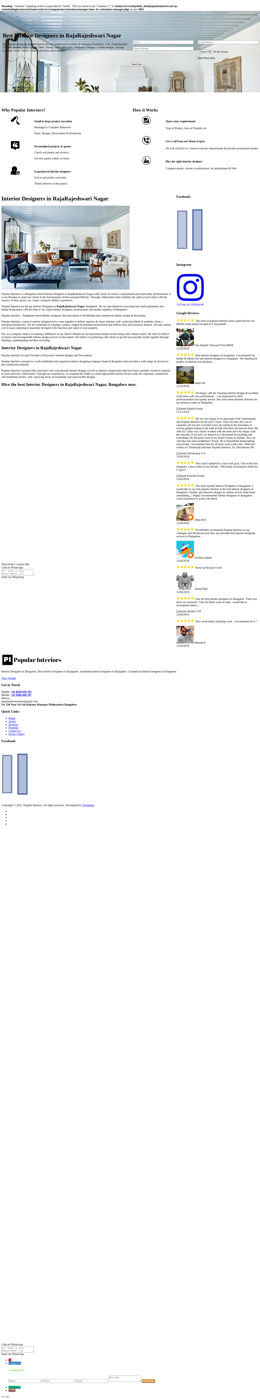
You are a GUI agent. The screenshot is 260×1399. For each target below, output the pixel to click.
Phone (12, 1390)
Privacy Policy (16, 734)
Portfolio (13, 727)
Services (13, 724)
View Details (8, 678)
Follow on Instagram (190, 304)
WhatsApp (14, 1387)
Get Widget (5, 1397)
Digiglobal (88, 805)
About (12, 721)
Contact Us (14, 730)
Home (11, 718)
